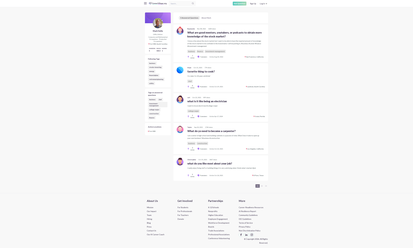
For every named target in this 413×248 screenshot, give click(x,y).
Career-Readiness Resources (251, 207)
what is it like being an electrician (207, 101)
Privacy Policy (244, 227)
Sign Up (253, 3)
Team (149, 215)
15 (257, 186)
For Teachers (183, 215)
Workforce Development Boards (218, 225)
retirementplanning (156, 79)
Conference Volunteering (219, 238)
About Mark (206, 18)
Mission (150, 207)
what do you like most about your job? (209, 163)
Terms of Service (246, 223)
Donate (180, 219)
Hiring (149, 219)
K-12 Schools (213, 207)
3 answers (203, 149)
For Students (182, 207)
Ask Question (239, 3)
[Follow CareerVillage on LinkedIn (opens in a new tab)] (246, 235)
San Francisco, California (255, 57)
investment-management (154, 105)
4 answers (203, 87)
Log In (262, 3)
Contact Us (151, 230)
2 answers (203, 116)
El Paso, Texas (259, 175)
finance (151, 118)
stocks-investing (155, 67)
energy (151, 71)
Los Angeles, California (255, 149)
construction (154, 113)
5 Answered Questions (189, 18)
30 (262, 186)
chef (160, 99)
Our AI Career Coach (155, 234)
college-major (154, 110)
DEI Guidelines (245, 219)
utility (151, 83)
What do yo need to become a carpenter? (211, 131)
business (152, 63)
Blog (149, 223)
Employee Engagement (218, 219)
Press (149, 227)
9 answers (203, 175)
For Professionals (184, 211)
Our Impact (151, 211)
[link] (220, 43)
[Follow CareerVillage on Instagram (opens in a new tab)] (252, 235)
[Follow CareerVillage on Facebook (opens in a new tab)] (241, 235)
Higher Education (215, 215)
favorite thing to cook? (201, 71)
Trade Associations (216, 230)
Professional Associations (219, 234)
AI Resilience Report (247, 211)
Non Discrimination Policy (249, 230)
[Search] (193, 3)
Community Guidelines (248, 215)
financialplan (153, 75)
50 (266, 186)
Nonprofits (212, 211)
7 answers (203, 57)
